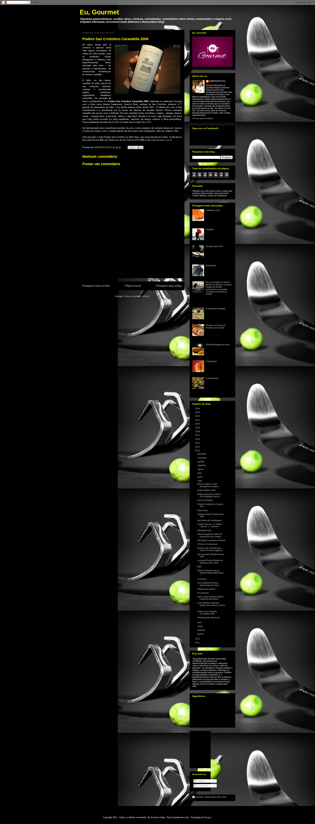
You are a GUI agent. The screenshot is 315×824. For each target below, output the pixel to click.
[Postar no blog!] (132, 147)
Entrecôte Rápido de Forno (218, 345)
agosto (201, 469)
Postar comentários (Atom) (136, 296)
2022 (197, 416)
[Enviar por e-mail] (129, 147)
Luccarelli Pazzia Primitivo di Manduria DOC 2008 (210, 561)
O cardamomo (212, 378)
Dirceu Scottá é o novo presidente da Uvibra (207, 485)
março (201, 626)
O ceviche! (202, 579)
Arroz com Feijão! (205, 500)
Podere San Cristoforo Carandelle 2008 (207, 612)
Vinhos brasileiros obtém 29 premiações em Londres (209, 535)
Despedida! (211, 265)
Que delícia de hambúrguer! (209, 520)
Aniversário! (202, 510)
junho (200, 477)
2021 (197, 420)
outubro (201, 461)
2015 (197, 443)
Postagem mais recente (96, 285)
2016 (197, 439)
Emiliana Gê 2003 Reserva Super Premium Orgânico (209, 549)
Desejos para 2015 (214, 246)
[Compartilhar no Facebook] (138, 147)
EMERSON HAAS (217, 81)
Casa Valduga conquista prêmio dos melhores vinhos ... (211, 605)
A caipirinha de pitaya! (215, 308)
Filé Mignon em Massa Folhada (211, 540)
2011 (197, 643)
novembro (202, 458)
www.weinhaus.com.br (161, 140)
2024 (197, 408)
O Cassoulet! (203, 593)
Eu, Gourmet (99, 12)
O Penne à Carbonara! (207, 544)
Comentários (202, 786)
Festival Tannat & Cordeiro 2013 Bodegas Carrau (209, 495)
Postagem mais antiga (169, 285)
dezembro (202, 454)
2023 (197, 412)
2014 (197, 447)
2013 (197, 451)
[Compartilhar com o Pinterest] (141, 147)
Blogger (207, 817)
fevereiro (202, 630)
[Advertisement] (132, 259)
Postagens (201, 781)
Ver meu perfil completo (202, 118)
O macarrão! (211, 361)
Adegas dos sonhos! (206, 589)
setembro (202, 465)
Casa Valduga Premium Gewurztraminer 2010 (208, 584)
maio (200, 481)
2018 (197, 431)
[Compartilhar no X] (135, 147)
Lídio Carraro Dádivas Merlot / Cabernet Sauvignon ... (210, 598)
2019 (197, 428)
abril (200, 622)
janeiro (201, 634)
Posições (210, 229)
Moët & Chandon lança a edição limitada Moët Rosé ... (210, 572)
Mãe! (199, 566)
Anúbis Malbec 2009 (206, 490)
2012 (197, 639)
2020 (197, 424)
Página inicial (133, 285)
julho (200, 473)
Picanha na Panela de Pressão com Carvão (216, 326)
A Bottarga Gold (213, 210)
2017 (197, 435)
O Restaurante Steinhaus (208, 617)
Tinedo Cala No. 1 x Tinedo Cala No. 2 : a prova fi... (209, 525)
